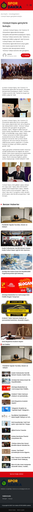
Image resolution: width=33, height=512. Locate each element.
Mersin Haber (12, 510)
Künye (10, 499)
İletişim (4, 499)
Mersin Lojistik (20, 510)
